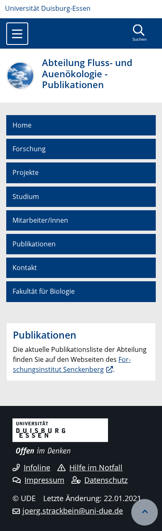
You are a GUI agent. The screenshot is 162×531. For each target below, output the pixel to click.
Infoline (37, 467)
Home (22, 125)
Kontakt (24, 267)
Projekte (25, 172)
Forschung (29, 148)
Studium (25, 196)
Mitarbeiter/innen (40, 220)
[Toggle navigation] (17, 33)
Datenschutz (106, 480)
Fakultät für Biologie (43, 291)
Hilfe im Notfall (96, 467)
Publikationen (34, 243)
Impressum (44, 480)
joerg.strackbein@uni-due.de (72, 511)
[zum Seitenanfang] (144, 512)
